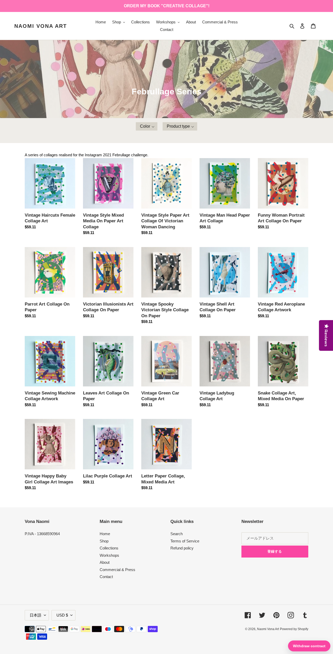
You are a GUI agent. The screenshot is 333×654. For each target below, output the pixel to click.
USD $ (62, 615)
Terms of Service (184, 541)
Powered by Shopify (294, 629)
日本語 (35, 615)
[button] (146, 126)
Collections (109, 548)
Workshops (109, 555)
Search (176, 534)
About (105, 562)
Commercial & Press (117, 569)
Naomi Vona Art (40, 26)
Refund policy (182, 548)
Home (105, 534)
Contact (106, 576)
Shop (104, 541)
